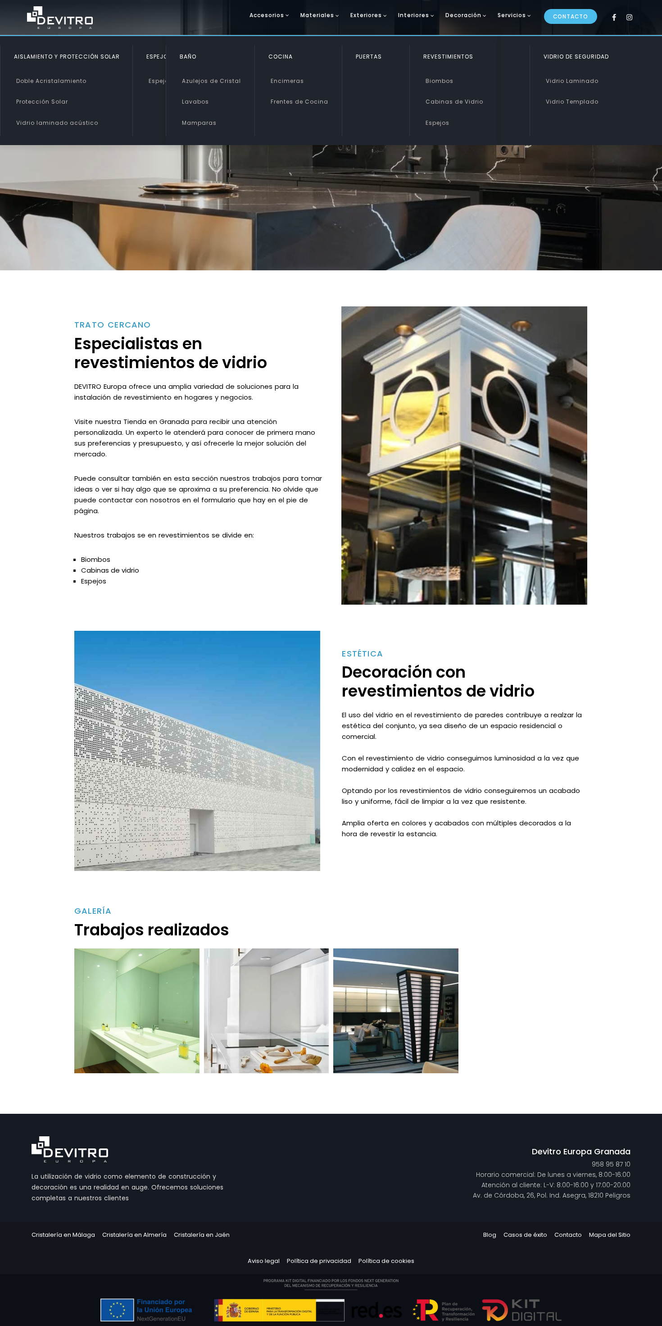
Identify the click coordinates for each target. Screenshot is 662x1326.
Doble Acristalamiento (51, 81)
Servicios (512, 15)
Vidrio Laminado (572, 81)
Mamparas (199, 123)
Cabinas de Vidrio (454, 101)
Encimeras (287, 81)
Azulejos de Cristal (211, 81)
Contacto (570, 16)
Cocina (280, 56)
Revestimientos (448, 56)
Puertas (369, 56)
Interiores (413, 15)
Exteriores (366, 15)
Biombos (439, 81)
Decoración (463, 15)
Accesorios (266, 15)
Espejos (160, 81)
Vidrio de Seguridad (576, 56)
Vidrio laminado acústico (57, 123)
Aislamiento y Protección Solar (67, 56)
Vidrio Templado (572, 101)
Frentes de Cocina (299, 101)
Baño (188, 56)
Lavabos (195, 101)
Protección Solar (42, 101)
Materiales (317, 15)
